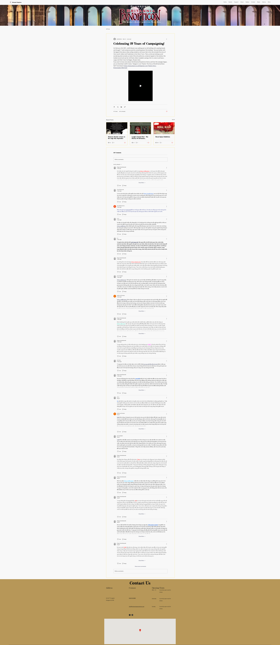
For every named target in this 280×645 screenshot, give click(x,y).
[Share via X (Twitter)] (117, 107)
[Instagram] (132, 615)
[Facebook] (130, 615)
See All (173, 119)
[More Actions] (166, 168)
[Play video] (140, 86)
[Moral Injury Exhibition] (164, 128)
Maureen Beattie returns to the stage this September (116, 137)
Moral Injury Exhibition (162, 137)
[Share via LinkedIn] (121, 107)
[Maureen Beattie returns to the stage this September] (116, 128)
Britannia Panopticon (16, 2)
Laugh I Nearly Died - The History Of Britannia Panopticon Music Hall (140, 137)
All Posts (108, 29)
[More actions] (166, 39)
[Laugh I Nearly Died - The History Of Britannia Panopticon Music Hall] (140, 128)
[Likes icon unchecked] (118, 185)
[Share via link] (125, 107)
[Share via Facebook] (114, 107)
